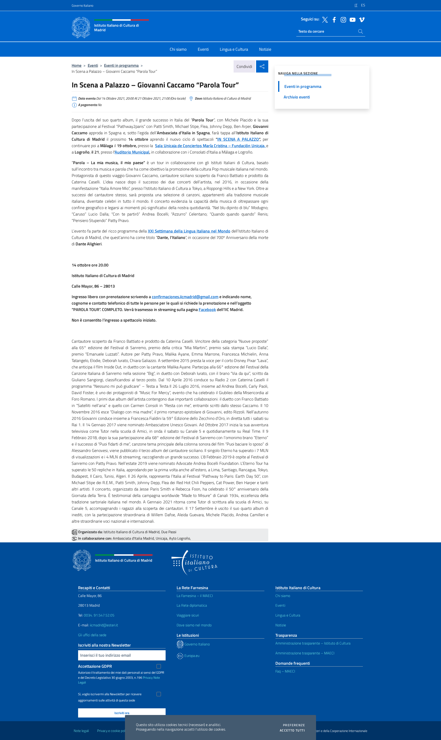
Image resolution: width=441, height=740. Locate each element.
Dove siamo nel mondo (194, 625)
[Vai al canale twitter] (323, 19)
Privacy (148, 677)
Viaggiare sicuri (188, 615)
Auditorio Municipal (132, 152)
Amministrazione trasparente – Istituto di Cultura (313, 643)
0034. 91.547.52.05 (98, 615)
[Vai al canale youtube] (351, 19)
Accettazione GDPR (95, 666)
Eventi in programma (121, 65)
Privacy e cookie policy (113, 730)
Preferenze (294, 725)
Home (77, 65)
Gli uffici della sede (92, 635)
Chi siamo (282, 595)
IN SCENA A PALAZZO (238, 139)
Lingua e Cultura (287, 615)
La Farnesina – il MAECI (195, 595)
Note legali (81, 730)
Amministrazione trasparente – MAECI (304, 653)
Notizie (280, 625)
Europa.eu (191, 655)
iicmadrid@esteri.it (104, 625)
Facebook (207, 309)
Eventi (93, 65)
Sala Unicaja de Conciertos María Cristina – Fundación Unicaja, (210, 146)
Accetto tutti (292, 730)
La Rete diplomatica (192, 605)
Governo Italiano (82, 5)
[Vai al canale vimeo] (360, 19)
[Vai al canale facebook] (333, 19)
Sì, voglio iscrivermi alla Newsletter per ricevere (109, 694)
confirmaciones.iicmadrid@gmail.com (185, 297)
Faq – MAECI (285, 671)
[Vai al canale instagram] (342, 19)
